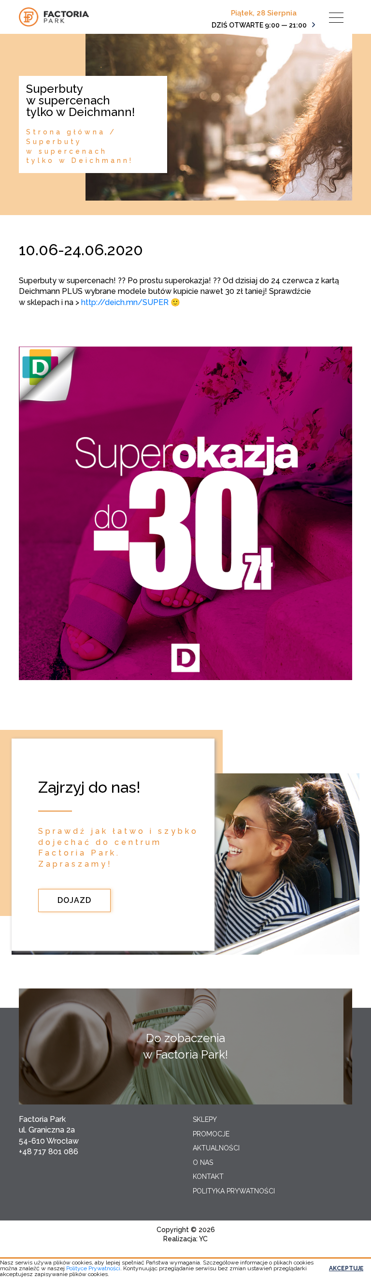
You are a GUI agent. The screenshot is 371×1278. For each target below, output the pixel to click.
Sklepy (205, 1119)
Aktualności (216, 1148)
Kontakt (208, 1176)
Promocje (211, 1134)
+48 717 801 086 (48, 1151)
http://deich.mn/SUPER (125, 302)
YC (203, 1239)
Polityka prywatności (234, 1191)
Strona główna (65, 132)
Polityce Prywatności (93, 1268)
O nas (203, 1162)
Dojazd (74, 900)
